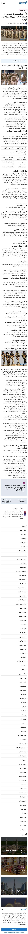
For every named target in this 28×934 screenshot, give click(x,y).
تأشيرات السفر (22, 645)
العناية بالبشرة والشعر (21, 604)
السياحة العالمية (22, 591)
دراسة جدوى (23, 678)
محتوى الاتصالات (22, 756)
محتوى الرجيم (23, 768)
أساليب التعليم (23, 542)
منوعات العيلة (23, 825)
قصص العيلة (23, 727)
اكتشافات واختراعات (21, 571)
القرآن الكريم (23, 628)
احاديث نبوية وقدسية (21, 559)
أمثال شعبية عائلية (22, 550)
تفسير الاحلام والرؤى (21, 661)
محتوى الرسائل (22, 772)
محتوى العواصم (22, 792)
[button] (2, 909)
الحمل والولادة (23, 583)
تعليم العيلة (23, 657)
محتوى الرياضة (22, 776)
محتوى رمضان (22, 801)
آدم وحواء (24, 526)
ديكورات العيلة (23, 682)
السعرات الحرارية (22, 587)
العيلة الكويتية (23, 620)
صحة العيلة (23, 694)
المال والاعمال (22, 632)
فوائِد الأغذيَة (23, 715)
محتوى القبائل (23, 797)
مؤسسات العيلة (22, 743)
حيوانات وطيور (22, 674)
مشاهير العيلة (23, 805)
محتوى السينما (22, 780)
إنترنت (24, 555)
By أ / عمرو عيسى (21, 23)
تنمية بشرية (23, 665)
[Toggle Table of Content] (24, 61)
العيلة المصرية (23, 10)
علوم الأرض (23, 702)
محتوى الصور (23, 784)
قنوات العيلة (23, 731)
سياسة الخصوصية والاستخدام (9, 932)
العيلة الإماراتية (22, 612)
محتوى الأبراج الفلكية (21, 747)
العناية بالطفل (23, 608)
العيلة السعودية (22, 616)
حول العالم (23, 669)
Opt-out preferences (19, 932)
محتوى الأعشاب (22, 751)
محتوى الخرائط (22, 764)
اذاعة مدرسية (23, 567)
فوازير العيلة (23, 719)
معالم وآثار (23, 813)
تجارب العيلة (23, 653)
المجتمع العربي (22, 637)
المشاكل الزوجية (22, 641)
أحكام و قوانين (23, 530)
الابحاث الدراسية (22, 579)
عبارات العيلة (23, 698)
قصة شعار (23, 723)
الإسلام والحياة (22, 575)
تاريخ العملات (23, 649)
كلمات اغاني (23, 739)
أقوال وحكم (23, 546)
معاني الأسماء (23, 817)
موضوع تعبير (23, 829)
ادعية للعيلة (23, 563)
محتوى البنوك (23, 760)
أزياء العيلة (23, 538)
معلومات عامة (22, 821)
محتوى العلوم (23, 788)
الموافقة (14, 929)
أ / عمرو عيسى (17, 508)
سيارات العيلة (23, 690)
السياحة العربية (22, 596)
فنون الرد (24, 706)
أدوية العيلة (23, 534)
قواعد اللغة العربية (22, 735)
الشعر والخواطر (22, 600)
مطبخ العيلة (23, 809)
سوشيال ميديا (23, 686)
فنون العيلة (23, 710)
